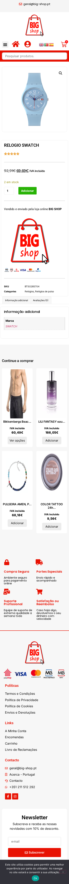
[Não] (63, 871)
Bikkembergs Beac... (17, 421)
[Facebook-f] (8, 796)
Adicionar (27, 190)
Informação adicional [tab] (16, 300)
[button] (5, 44)
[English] (41, 44)
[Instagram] (15, 796)
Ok (35, 878)
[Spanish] (51, 44)
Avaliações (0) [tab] (40, 300)
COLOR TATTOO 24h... (52, 505)
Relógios (29, 291)
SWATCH (11, 326)
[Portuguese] (46, 44)
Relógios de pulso (44, 291)
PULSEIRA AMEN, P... (17, 504)
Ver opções (17, 440)
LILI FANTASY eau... (51, 421)
